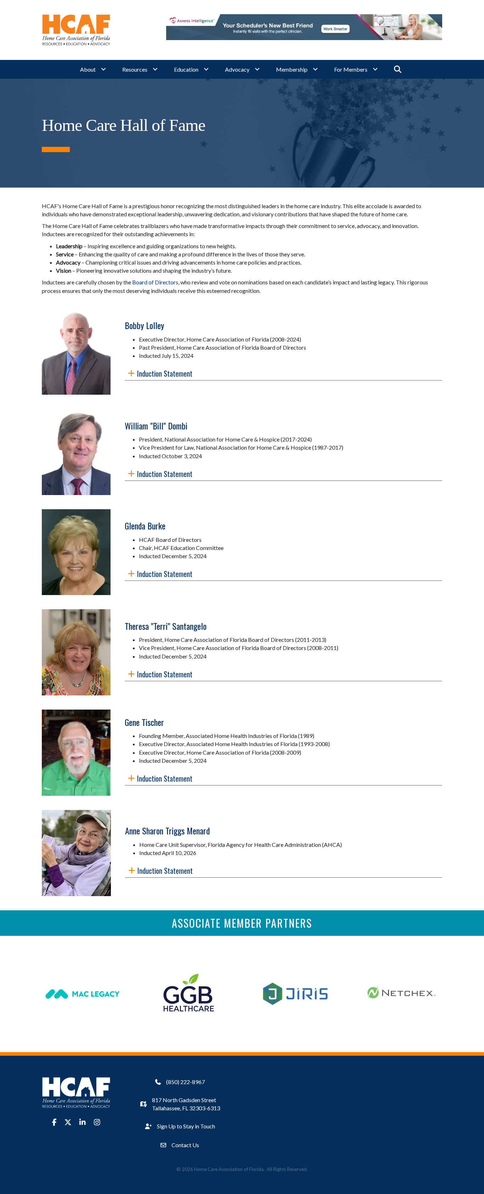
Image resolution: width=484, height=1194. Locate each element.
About (88, 69)
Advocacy (237, 69)
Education (186, 69)
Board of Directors (155, 282)
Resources (134, 69)
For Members (350, 69)
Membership (292, 69)
